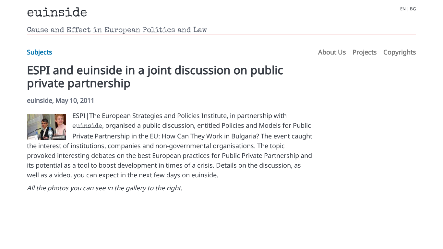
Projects (365, 52)
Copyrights (399, 52)
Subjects (39, 52)
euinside (57, 13)
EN (403, 8)
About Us (332, 52)
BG (413, 8)
